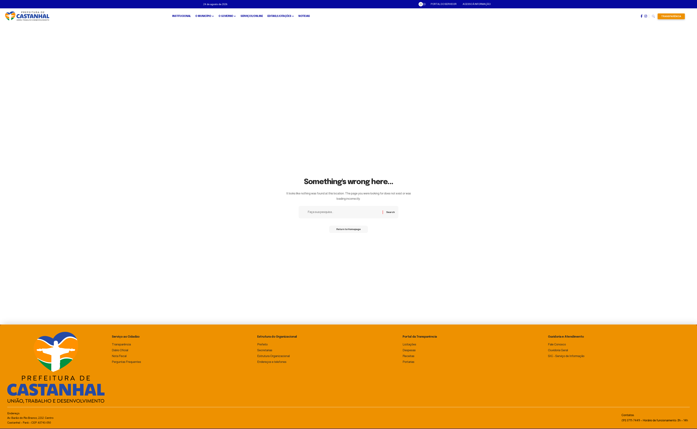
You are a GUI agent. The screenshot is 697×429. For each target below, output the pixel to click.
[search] (653, 16)
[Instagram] (645, 16)
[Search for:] (344, 212)
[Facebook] (641, 16)
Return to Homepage (348, 229)
